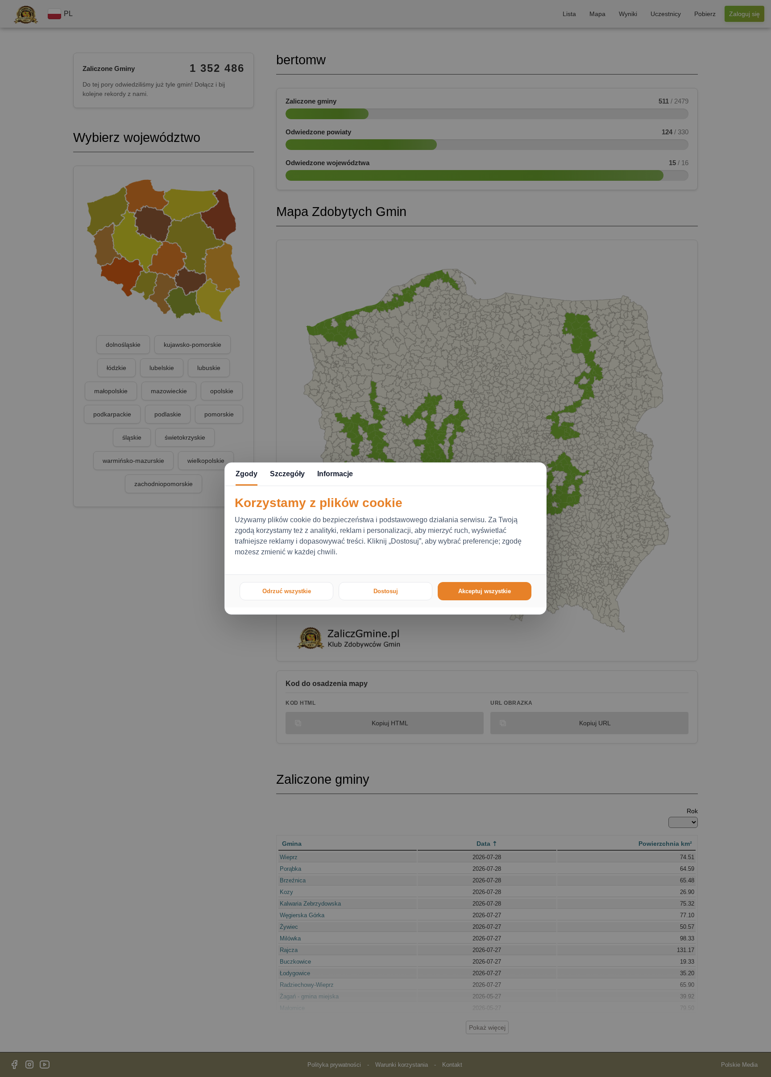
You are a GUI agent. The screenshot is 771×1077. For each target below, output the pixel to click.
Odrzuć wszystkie (286, 591)
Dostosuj (385, 591)
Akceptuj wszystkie (484, 591)
